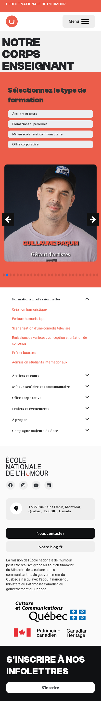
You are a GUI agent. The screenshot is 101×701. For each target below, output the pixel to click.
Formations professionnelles (36, 299)
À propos (19, 419)
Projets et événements (30, 408)
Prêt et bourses (24, 353)
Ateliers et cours (25, 375)
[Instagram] (23, 485)
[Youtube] (36, 485)
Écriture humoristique (28, 319)
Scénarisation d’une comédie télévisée (41, 328)
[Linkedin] (48, 485)
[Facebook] (10, 485)
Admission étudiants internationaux (39, 362)
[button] (93, 219)
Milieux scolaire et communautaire (41, 386)
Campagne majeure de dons (35, 430)
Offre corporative (27, 397)
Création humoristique (29, 309)
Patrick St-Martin (50, 243)
